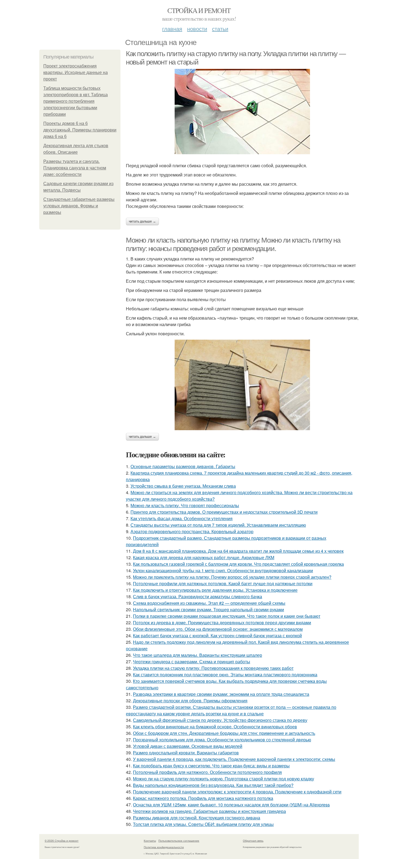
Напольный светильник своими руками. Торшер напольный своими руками (208, 609)
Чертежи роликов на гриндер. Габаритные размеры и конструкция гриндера (209, 811)
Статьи (220, 29)
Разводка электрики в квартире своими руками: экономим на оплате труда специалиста (221, 694)
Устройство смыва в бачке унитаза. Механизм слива (183, 486)
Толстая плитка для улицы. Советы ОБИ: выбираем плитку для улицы (203, 824)
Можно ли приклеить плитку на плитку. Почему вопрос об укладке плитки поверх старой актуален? (232, 577)
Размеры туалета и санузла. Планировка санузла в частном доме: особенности (74, 168)
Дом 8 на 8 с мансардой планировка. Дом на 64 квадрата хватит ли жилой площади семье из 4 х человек (238, 551)
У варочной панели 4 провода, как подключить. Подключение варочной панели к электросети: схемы (234, 759)
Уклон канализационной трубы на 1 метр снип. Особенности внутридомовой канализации (223, 570)
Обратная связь (253, 840)
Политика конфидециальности (164, 847)
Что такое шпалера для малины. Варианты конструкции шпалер (197, 655)
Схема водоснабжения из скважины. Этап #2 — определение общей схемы (209, 603)
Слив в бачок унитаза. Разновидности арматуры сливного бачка (197, 596)
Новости (197, 29)
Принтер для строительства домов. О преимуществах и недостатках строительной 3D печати (224, 512)
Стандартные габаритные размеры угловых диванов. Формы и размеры (79, 206)
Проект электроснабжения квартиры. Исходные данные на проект (75, 72)
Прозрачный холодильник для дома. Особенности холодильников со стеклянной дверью (222, 739)
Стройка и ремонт (198, 10)
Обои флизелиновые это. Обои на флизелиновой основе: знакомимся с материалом (218, 629)
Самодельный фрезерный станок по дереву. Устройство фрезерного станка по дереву (220, 720)
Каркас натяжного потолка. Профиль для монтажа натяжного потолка (203, 798)
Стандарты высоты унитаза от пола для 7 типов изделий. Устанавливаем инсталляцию (218, 525)
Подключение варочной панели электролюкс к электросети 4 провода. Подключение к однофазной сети (237, 792)
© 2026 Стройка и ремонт (62, 840)
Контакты (150, 840)
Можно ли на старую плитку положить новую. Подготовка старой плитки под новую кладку (223, 779)
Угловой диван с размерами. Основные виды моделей (187, 746)
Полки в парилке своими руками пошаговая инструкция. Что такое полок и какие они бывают (226, 616)
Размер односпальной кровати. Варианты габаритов (186, 752)
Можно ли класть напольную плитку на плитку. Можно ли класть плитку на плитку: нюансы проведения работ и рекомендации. (233, 244)
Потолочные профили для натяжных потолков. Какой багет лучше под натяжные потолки (222, 583)
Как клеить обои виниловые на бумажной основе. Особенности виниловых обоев (215, 726)
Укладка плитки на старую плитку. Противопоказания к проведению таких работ (213, 668)
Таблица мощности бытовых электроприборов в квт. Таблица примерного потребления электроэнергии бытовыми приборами (75, 101)
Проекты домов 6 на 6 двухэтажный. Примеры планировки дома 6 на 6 (79, 130)
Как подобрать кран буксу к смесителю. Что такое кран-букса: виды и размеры (211, 766)
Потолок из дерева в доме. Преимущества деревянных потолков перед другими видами (222, 622)
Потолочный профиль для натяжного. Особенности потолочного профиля (207, 772)
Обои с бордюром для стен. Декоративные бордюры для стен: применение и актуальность (224, 733)
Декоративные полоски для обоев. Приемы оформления (190, 700)
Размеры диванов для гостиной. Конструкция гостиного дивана (196, 818)
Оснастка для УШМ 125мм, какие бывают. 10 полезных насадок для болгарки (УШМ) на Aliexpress (231, 805)
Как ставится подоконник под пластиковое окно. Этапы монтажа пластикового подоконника (225, 674)
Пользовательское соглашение (178, 840)
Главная (172, 29)
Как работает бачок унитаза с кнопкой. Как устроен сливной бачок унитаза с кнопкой (217, 635)
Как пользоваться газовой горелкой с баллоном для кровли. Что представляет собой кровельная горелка (238, 564)
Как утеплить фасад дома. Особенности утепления (182, 518)
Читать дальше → (142, 221)
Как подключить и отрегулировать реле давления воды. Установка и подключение (215, 590)
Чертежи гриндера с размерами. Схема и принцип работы (191, 661)
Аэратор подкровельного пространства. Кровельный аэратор (192, 531)
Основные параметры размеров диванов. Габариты (183, 466)
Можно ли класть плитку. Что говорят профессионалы (185, 505)
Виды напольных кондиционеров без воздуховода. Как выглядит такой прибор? (213, 785)
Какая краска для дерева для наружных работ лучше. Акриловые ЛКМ (203, 557)
